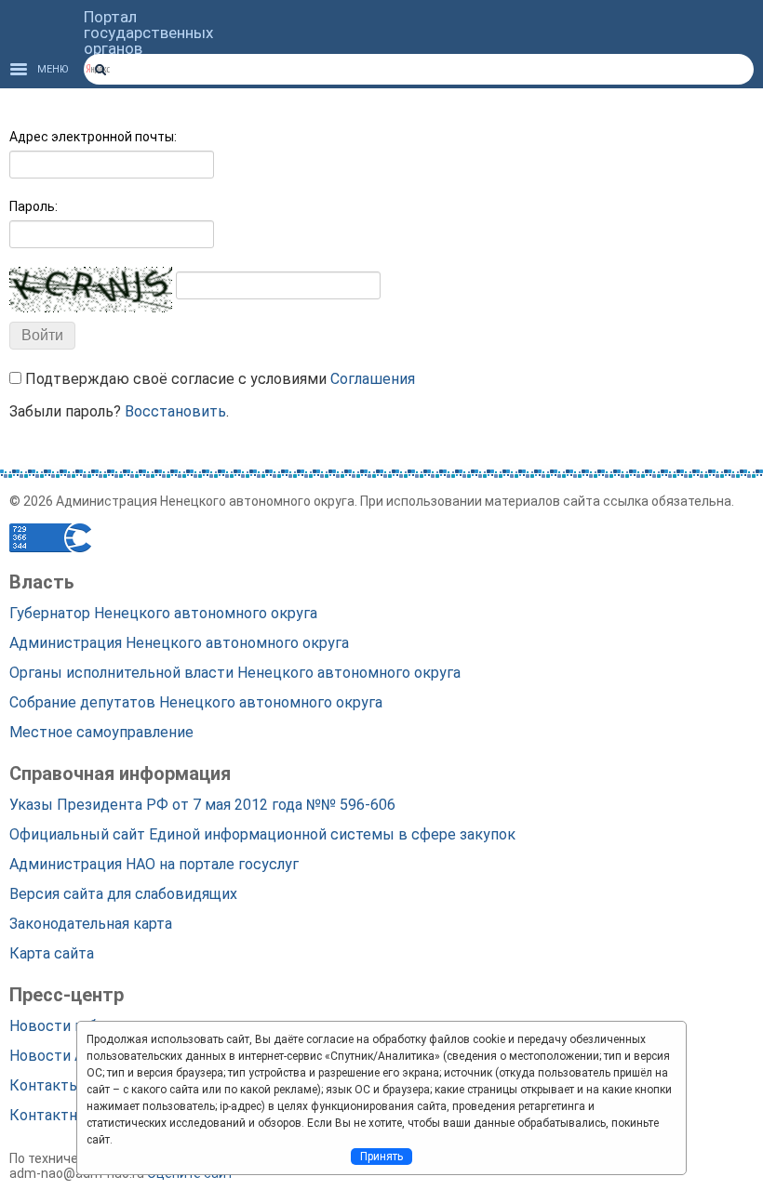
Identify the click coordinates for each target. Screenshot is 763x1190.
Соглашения (372, 379)
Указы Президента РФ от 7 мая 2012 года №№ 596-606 (202, 804)
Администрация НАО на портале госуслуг (154, 864)
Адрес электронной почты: (93, 136)
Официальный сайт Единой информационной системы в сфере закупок (262, 834)
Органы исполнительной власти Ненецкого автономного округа (235, 672)
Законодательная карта (90, 923)
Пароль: (33, 206)
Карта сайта (51, 953)
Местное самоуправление (101, 732)
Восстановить (175, 411)
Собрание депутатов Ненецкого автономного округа (195, 702)
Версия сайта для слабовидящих (123, 894)
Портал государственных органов (148, 33)
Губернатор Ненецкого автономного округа (163, 613)
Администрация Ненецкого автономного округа (179, 643)
